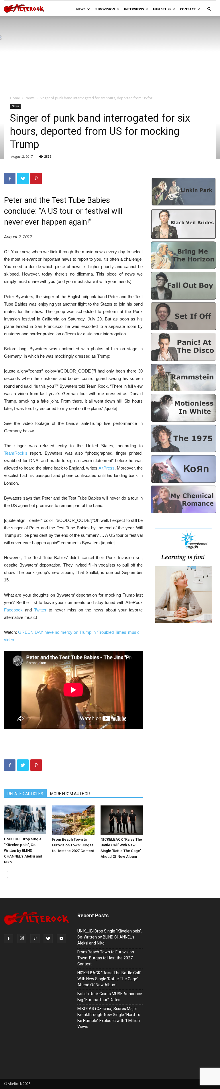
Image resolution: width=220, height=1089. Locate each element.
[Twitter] (48, 938)
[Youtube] (61, 938)
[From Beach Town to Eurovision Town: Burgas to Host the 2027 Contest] (73, 819)
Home (15, 98)
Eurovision (105, 9)
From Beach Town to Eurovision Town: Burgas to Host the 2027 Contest (73, 845)
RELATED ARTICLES (25, 793)
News (81, 9)
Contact (188, 9)
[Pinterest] (35, 938)
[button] (209, 9)
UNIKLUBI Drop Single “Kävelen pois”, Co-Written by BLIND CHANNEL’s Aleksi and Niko (23, 850)
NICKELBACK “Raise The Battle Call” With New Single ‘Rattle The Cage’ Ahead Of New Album (121, 848)
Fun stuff (162, 9)
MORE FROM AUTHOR (70, 793)
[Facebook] (8, 938)
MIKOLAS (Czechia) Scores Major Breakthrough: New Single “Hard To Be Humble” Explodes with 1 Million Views (108, 1017)
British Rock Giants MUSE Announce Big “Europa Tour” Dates (109, 996)
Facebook (14, 609)
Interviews (134, 9)
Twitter (41, 609)
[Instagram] (21, 938)
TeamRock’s (17, 453)
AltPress (107, 468)
